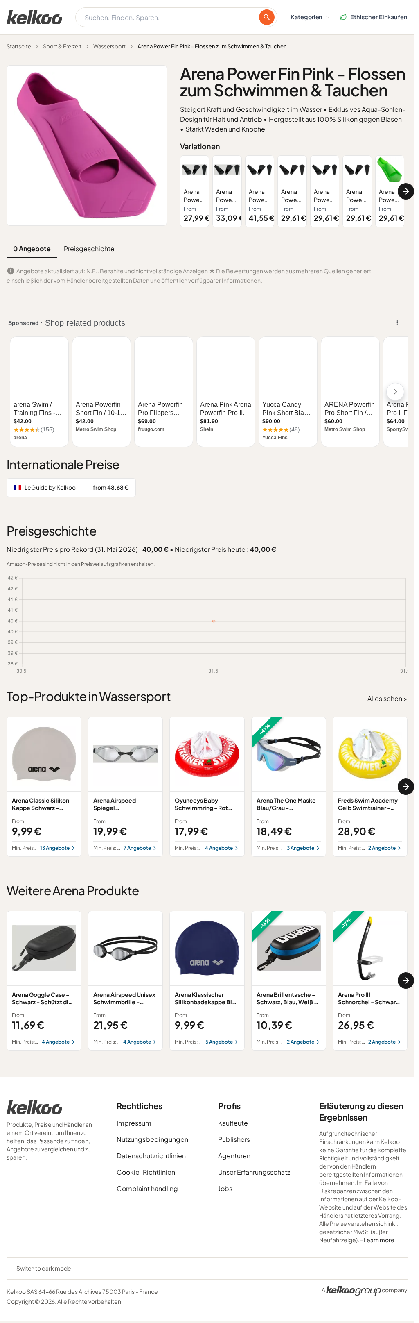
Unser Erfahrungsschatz (254, 1172)
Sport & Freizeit (62, 46)
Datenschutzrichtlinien (151, 1155)
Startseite (19, 46)
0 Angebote (32, 248)
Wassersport (109, 46)
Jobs (225, 1188)
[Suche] (267, 17)
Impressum (134, 1123)
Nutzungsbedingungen (152, 1139)
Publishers (234, 1139)
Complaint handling (147, 1188)
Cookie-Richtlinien (146, 1172)
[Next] (406, 191)
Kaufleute (233, 1123)
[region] (294, 191)
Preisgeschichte (89, 248)
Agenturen (234, 1155)
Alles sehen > (387, 698)
